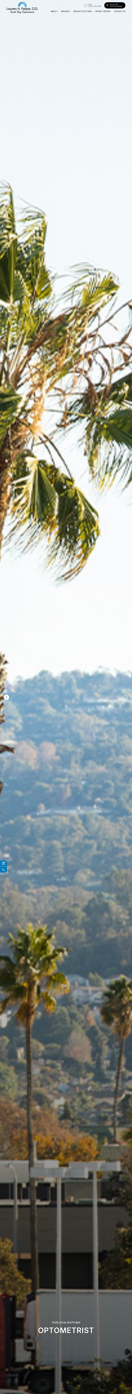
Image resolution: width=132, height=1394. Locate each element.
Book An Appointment (116, 5)
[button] (6, 697)
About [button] (54, 11)
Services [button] (65, 11)
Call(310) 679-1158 (94, 5)
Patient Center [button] (102, 11)
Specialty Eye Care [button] (82, 11)
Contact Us (119, 11)
